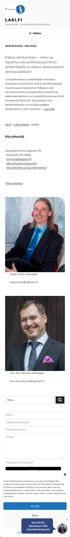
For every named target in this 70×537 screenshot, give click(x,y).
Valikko (37, 33)
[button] (65, 474)
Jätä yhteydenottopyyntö (21, 163)
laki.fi (13, 19)
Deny (35, 515)
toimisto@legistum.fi (18, 159)
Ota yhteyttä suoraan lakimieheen (26, 167)
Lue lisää (49, 109)
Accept (35, 506)
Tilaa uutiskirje (14, 183)
